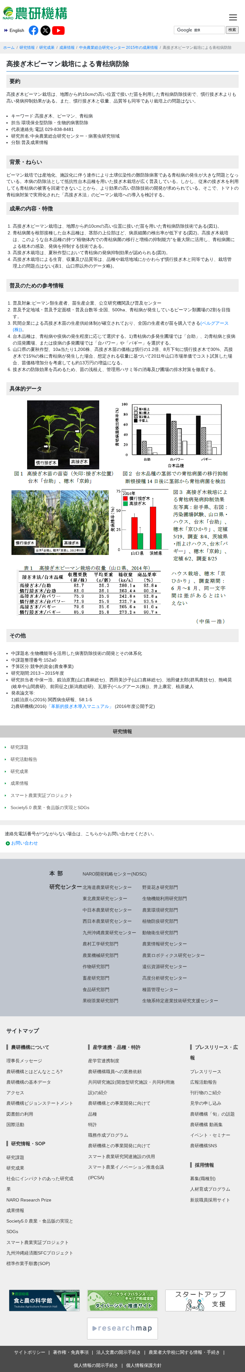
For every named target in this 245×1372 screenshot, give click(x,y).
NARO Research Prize (28, 1199)
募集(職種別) (203, 1178)
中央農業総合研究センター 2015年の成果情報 (118, 47)
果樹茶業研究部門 (100, 1000)
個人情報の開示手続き (96, 1365)
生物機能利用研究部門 (164, 898)
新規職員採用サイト (210, 1199)
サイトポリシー (29, 1352)
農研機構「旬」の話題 (212, 1114)
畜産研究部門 (96, 978)
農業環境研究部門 (160, 910)
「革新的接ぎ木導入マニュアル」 (80, 706)
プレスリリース (205, 1071)
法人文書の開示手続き (118, 1352)
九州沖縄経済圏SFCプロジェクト (39, 1252)
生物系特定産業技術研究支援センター (180, 1000)
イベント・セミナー (210, 1135)
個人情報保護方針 (144, 1365)
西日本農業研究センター (107, 921)
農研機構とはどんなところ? (34, 1071)
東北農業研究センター (105, 898)
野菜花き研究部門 (160, 887)
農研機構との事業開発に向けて (119, 1103)
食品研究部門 (96, 989)
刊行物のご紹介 (205, 1092)
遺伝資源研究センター (164, 966)
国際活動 (15, 1124)
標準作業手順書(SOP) (28, 1263)
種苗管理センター (160, 989)
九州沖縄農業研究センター (109, 932)
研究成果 (47, 47)
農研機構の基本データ (28, 1082)
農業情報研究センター (164, 943)
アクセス (15, 1092)
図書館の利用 (19, 1114)
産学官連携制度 (103, 1060)
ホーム (9, 47)
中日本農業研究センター (107, 910)
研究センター (65, 886)
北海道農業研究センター (107, 887)
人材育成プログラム (210, 1189)
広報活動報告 (203, 1082)
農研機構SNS (203, 1145)
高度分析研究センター (164, 978)
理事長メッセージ (24, 1060)
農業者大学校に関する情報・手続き (184, 1352)
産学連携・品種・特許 (117, 1047)
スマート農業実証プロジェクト (37, 1242)
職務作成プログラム (108, 1135)
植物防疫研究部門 (160, 921)
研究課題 (15, 1157)
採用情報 (204, 1165)
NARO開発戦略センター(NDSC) (115, 873)
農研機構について (30, 1047)
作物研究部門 (96, 966)
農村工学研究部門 (100, 943)
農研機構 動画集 (206, 1124)
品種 (92, 1114)
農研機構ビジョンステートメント (39, 1103)
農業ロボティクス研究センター (173, 955)
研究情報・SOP (28, 1143)
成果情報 (67, 47)
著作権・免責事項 (71, 1352)
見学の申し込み (205, 1103)
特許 (92, 1124)
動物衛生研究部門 (160, 932)
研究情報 (27, 47)
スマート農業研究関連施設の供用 (121, 1156)
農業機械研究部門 (100, 955)
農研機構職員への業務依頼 (115, 1071)
